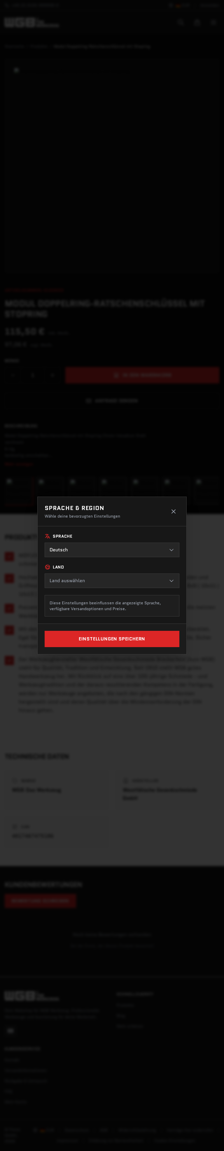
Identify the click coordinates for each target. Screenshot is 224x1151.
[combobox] (112, 550)
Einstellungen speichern (112, 638)
